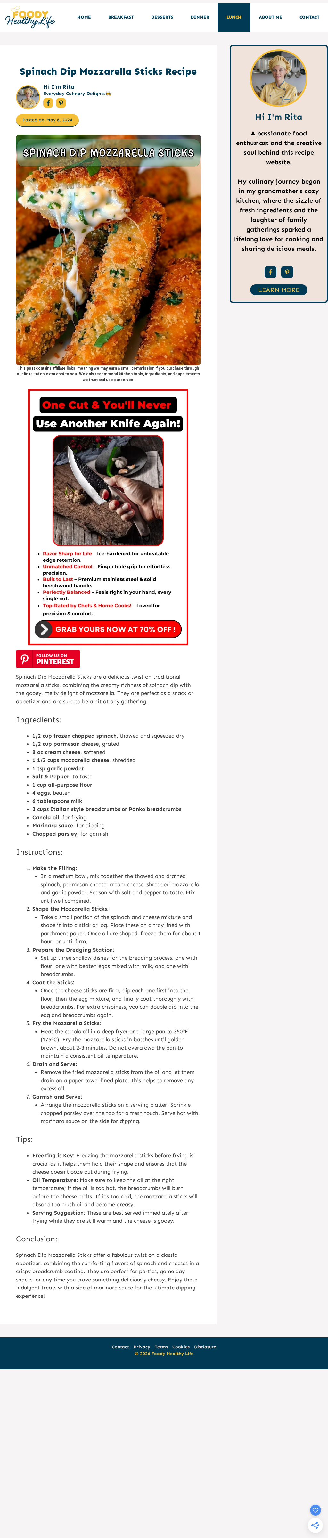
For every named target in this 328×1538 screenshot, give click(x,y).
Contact (309, 17)
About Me (270, 17)
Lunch (234, 17)
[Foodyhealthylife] (30, 17)
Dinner (200, 17)
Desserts (162, 17)
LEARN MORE (278, 290)
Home (84, 17)
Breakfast (121, 17)
